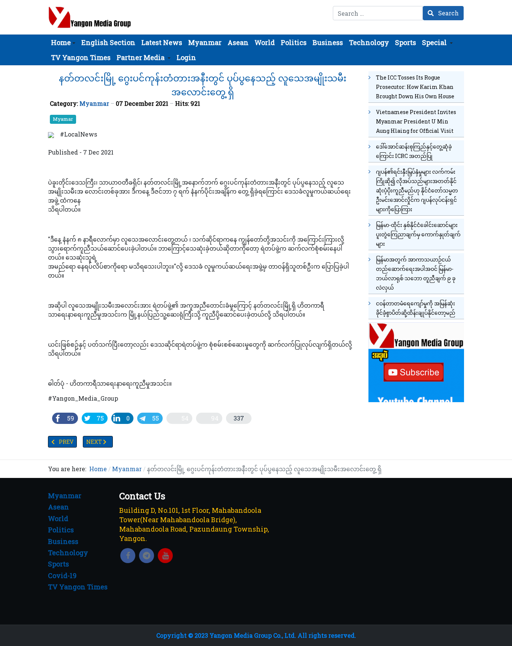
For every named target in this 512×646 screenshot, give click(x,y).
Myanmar (94, 103)
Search (448, 13)
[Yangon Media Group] (90, 17)
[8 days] (416, 361)
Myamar (63, 119)
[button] (63, 42)
